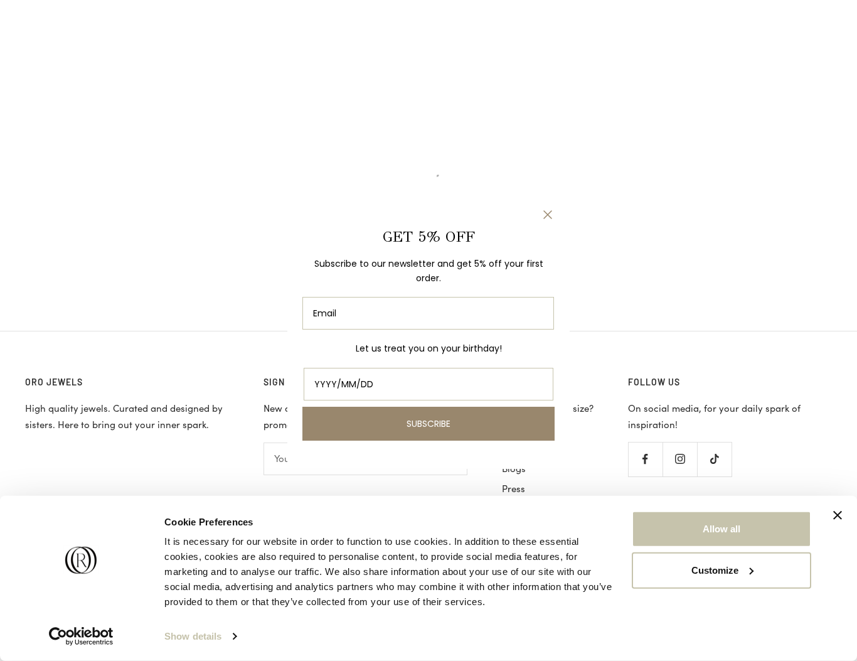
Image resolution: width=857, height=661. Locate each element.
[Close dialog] (547, 214)
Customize (714, 569)
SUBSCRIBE (428, 423)
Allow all (721, 529)
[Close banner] (837, 515)
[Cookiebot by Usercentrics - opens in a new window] (81, 636)
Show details (192, 636)
